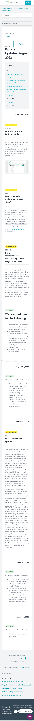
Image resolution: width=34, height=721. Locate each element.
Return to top (6, 673)
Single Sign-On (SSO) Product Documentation (17, 685)
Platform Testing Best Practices (12, 692)
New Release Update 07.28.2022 (12, 688)
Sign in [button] (28, 2)
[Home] (7, 3)
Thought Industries (7, 8)
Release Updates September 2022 (13, 681)
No (21, 658)
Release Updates (18, 8)
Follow (8, 36)
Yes (12, 658)
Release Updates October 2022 (12, 695)
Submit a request (24, 667)
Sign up (21, 44)
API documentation (17, 229)
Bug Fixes (10, 95)
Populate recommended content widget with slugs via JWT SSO (16, 89)
